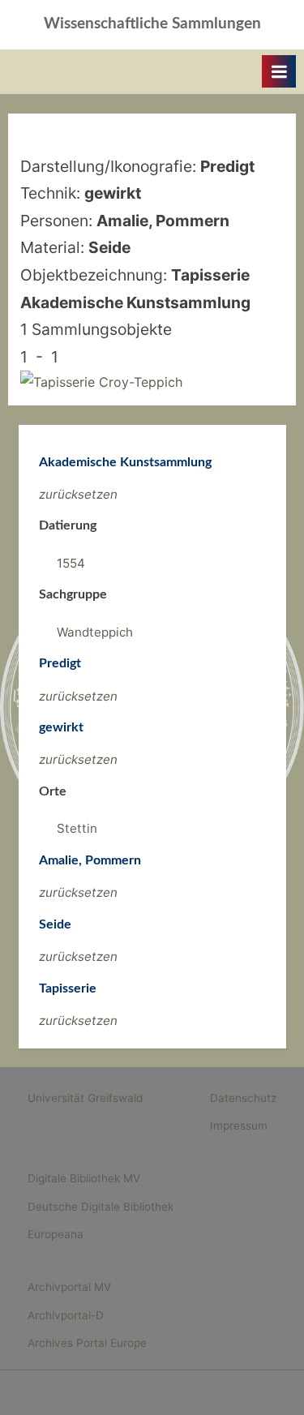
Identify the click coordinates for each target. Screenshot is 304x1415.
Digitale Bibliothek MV (84, 1178)
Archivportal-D (66, 1315)
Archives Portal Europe (87, 1342)
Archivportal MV (69, 1286)
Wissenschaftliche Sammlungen (152, 24)
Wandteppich (95, 632)
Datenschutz (243, 1097)
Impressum (239, 1125)
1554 (71, 563)
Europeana (55, 1234)
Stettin (77, 828)
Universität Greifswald (85, 1097)
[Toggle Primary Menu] (279, 71)
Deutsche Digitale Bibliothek (100, 1206)
